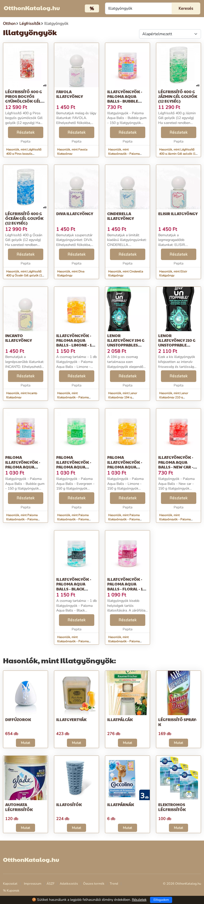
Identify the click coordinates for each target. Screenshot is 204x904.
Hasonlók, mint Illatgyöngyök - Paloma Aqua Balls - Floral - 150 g (126, 641)
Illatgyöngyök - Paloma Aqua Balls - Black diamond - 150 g (73, 586)
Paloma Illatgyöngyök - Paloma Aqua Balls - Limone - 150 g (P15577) (127, 466)
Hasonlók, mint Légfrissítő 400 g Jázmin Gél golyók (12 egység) (178, 153)
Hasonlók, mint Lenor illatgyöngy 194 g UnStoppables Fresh (122, 397)
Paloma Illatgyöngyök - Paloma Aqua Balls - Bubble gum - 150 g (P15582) (25, 466)
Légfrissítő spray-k (177, 722)
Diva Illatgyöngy (74, 213)
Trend (114, 883)
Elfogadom (161, 900)
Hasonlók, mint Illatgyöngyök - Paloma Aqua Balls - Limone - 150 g (76, 397)
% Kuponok (11, 890)
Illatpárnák (120, 804)
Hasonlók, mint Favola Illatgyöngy (72, 151)
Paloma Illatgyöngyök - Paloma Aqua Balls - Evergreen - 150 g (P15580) (76, 466)
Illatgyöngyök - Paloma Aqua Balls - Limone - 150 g (76, 343)
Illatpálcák (120, 719)
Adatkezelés (69, 883)
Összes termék (93, 883)
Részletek (26, 132)
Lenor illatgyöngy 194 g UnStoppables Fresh (126, 343)
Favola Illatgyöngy (69, 94)
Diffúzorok (18, 719)
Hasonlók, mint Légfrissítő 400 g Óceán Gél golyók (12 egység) (25, 275)
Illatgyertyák (71, 719)
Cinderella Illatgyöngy (120, 216)
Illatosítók (69, 804)
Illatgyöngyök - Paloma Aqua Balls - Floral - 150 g (127, 586)
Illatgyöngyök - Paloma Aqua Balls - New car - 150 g (175, 464)
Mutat (25, 742)
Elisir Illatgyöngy (178, 213)
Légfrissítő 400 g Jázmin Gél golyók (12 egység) (177, 96)
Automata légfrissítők (19, 807)
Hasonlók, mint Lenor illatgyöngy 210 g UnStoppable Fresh (173, 397)
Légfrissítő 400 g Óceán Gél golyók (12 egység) (24, 218)
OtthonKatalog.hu (32, 7)
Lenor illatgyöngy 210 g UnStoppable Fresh (177, 343)
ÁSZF (50, 883)
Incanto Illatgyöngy (18, 338)
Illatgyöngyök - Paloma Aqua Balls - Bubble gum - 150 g (124, 99)
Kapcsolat (10, 883)
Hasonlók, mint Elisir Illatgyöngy (173, 273)
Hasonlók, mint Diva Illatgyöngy (70, 273)
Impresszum (32, 883)
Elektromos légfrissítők (172, 807)
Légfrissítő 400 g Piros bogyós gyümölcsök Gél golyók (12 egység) (25, 99)
